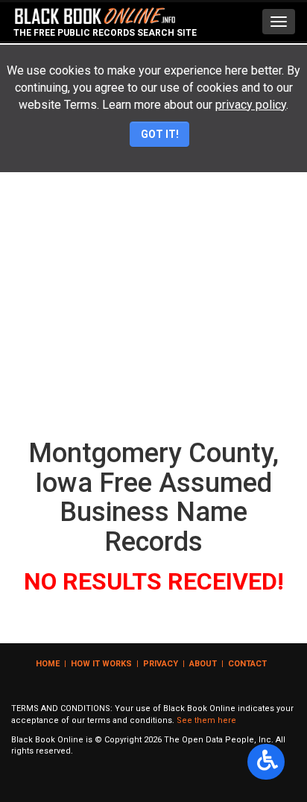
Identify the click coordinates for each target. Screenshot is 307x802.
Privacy (160, 664)
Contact (247, 664)
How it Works (101, 664)
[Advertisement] (153, 270)
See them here (206, 720)
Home (48, 664)
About (203, 664)
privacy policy (250, 105)
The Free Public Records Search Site (105, 33)
